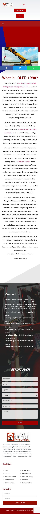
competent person (23, 162)
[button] (20, 10)
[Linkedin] (23, 4)
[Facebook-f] (20, 4)
